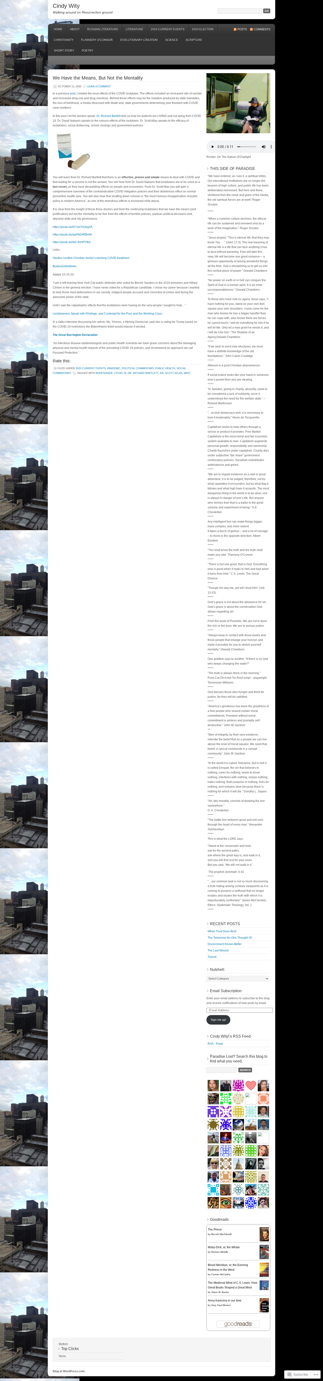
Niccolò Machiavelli (221, 1234)
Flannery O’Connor (97, 40)
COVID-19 (120, 373)
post (72, 93)
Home (58, 29)
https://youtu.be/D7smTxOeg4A (72, 227)
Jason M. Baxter (220, 1292)
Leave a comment (99, 86)
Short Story (64, 50)
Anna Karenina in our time (224, 1300)
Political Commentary (138, 368)
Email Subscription (226, 991)
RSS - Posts (215, 1043)
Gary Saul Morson (221, 1305)
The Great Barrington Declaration (75, 335)
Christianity (64, 40)
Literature (134, 29)
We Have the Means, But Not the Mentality (98, 77)
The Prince (215, 1229)
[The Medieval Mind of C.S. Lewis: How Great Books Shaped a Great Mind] (265, 1289)
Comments (262, 29)
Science (171, 40)
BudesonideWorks (64, 266)
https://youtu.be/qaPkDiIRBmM (72, 234)
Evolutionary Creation (139, 40)
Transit (212, 957)
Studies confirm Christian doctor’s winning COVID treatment (91, 258)
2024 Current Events (167, 29)
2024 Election (203, 29)
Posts (242, 29)
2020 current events (91, 368)
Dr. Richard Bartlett (143, 373)
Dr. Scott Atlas (171, 373)
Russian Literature (102, 29)
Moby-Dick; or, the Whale (224, 1247)
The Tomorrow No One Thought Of (230, 937)
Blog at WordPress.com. (69, 1371)
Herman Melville (219, 1252)
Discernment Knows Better (225, 944)
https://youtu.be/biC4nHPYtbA (72, 242)
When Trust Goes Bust (222, 931)
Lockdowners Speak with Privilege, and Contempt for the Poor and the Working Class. (108, 313)
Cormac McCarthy (220, 1274)
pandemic (113, 368)
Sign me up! (218, 1019)
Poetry (87, 50)
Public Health (165, 368)
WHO (187, 373)
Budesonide (104, 373)
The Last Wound (218, 950)
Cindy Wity (66, 6)
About (75, 29)
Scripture (194, 40)
